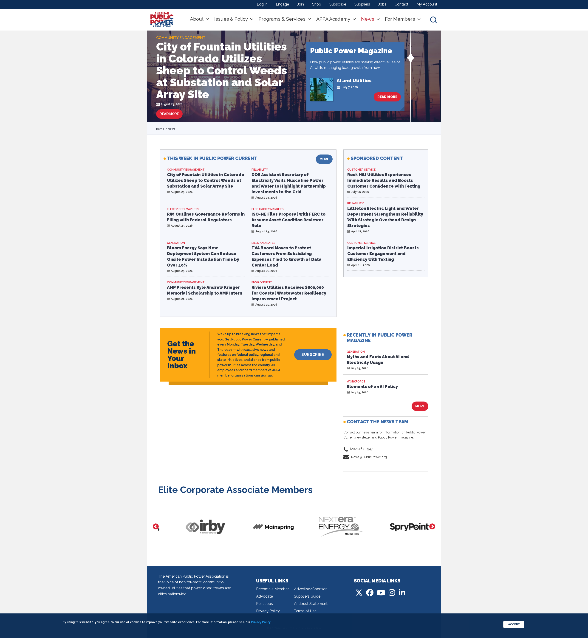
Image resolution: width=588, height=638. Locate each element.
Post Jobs (264, 603)
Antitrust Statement (311, 603)
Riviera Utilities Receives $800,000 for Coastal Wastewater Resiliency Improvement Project (289, 293)
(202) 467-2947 (361, 449)
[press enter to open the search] (434, 20)
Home (160, 128)
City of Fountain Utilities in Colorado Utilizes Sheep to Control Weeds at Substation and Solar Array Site (221, 70)
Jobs (382, 4)
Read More (169, 114)
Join (300, 4)
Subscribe (337, 4)
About (197, 19)
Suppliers (362, 4)
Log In (262, 4)
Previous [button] (155, 527)
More (324, 159)
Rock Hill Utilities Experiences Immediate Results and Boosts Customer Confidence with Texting (383, 180)
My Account (427, 4)
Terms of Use (305, 611)
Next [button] (432, 527)
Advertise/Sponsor (310, 589)
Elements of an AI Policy (372, 386)
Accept (514, 624)
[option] (192, 526)
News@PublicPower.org (369, 457)
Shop (316, 4)
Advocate (264, 596)
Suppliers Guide (307, 596)
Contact (401, 4)
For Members (400, 19)
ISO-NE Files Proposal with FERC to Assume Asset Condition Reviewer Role (288, 220)
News (367, 19)
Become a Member (272, 589)
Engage (282, 4)
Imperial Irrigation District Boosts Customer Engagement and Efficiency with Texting (383, 253)
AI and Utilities (354, 80)
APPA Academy (333, 19)
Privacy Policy (268, 611)
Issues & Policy (231, 19)
